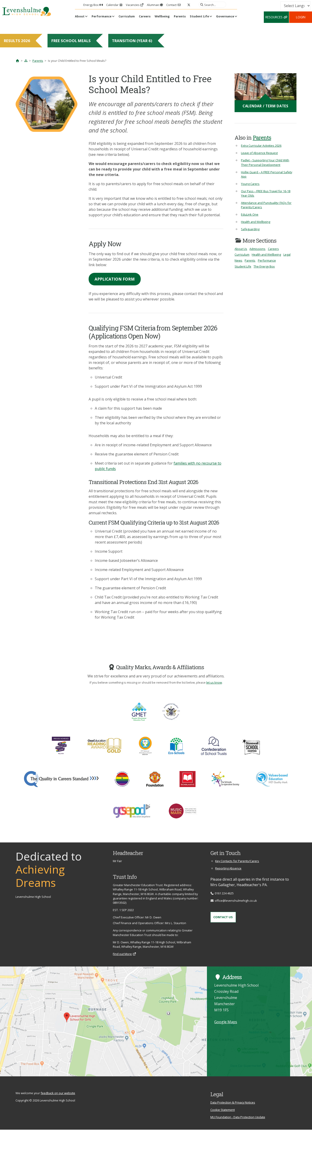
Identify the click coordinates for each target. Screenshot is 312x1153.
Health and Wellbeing (255, 222)
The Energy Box (264, 266)
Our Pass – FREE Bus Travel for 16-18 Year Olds (265, 193)
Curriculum (127, 16)
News (238, 260)
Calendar (112, 5)
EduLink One (249, 214)
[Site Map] (26, 61)
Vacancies (133, 5)
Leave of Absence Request (259, 153)
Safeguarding (250, 229)
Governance (225, 16)
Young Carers (250, 184)
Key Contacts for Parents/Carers (237, 861)
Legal (287, 254)
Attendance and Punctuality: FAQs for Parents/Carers (266, 205)
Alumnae (153, 5)
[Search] (201, 4)
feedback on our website (58, 1093)
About (80, 16)
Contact (171, 5)
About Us (241, 249)
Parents (180, 16)
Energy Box (91, 5)
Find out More (122, 954)
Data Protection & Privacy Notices (232, 1102)
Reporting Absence (228, 868)
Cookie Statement (222, 1110)
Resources (274, 17)
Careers (145, 16)
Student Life (199, 16)
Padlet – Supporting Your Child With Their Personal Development (265, 162)
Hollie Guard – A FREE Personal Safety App (266, 174)
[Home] (17, 61)
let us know (214, 682)
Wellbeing (162, 16)
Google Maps (225, 1021)
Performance (101, 16)
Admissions (257, 249)
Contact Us (223, 917)
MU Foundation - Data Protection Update (237, 1117)
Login (300, 17)
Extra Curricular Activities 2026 (261, 145)
